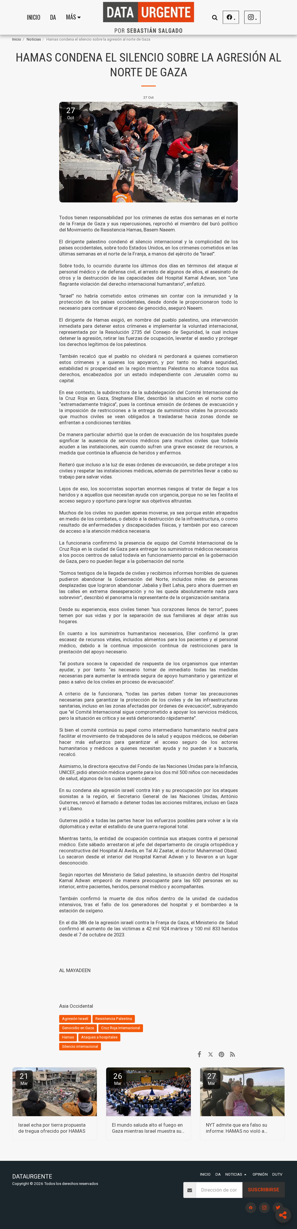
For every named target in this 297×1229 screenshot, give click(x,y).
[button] (214, 17)
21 (24, 1079)
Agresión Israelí (75, 1018)
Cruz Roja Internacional (120, 1028)
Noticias (34, 39)
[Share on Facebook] (199, 1054)
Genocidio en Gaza (78, 1028)
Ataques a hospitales (99, 1037)
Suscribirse (263, 1189)
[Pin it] (221, 1054)
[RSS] (232, 1054)
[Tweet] (210, 1054)
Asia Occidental (76, 1006)
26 (117, 1079)
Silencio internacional (80, 1046)
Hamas (68, 1037)
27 (211, 1079)
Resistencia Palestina (113, 1018)
